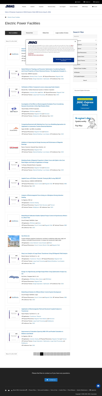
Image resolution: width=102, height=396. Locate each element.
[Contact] (98, 386)
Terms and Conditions (43, 390)
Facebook (6, 391)
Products (24, 6)
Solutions (32, 6)
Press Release (71, 390)
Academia (41, 6)
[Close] (75, 41)
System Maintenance (82, 390)
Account (95, 6)
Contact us (87, 2)
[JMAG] (10, 6)
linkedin (12, 391)
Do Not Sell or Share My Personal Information (63, 60)
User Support (62, 6)
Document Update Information (82, 90)
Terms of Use (54, 390)
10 (65, 354)
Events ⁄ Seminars (74, 6)
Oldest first (46, 33)
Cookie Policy (62, 390)
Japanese (97, 2)
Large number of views (61, 33)
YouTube (9, 391)
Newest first (29, 33)
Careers (78, 2)
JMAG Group (85, 6)
